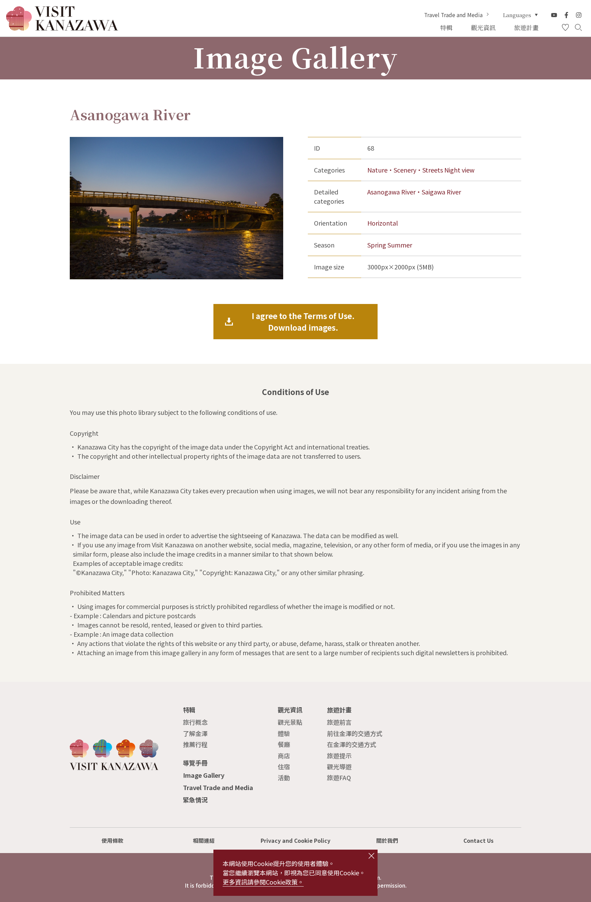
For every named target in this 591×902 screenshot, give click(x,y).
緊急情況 (195, 799)
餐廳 (284, 744)
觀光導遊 (339, 766)
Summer (400, 244)
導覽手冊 (195, 762)
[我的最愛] (565, 27)
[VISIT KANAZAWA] (62, 27)
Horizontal (382, 222)
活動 (284, 777)
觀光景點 (290, 721)
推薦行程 (195, 744)
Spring (376, 244)
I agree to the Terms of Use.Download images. (303, 321)
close (371, 856)
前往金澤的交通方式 (354, 733)
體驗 (284, 733)
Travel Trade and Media (453, 15)
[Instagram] (579, 15)
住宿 (284, 766)
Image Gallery (203, 775)
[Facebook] (566, 15)
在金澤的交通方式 (351, 744)
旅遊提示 (339, 755)
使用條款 (112, 840)
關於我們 (387, 840)
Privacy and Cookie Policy (295, 840)
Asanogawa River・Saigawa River (414, 191)
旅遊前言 (339, 721)
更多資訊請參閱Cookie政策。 (263, 881)
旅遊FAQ (339, 777)
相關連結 (204, 840)
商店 (284, 755)
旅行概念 (195, 721)
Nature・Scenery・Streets (405, 169)
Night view (459, 169)
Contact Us (478, 840)
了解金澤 (195, 733)
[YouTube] (554, 15)
